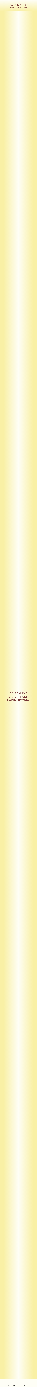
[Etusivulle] (18, 7)
